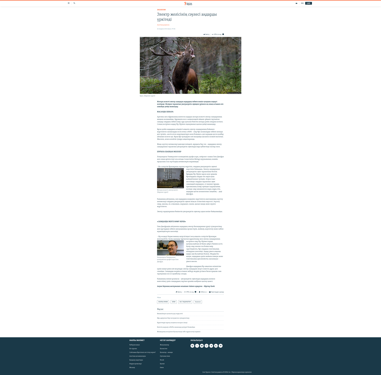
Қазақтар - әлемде (166, 352)
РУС (302, 3)
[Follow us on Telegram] (211, 346)
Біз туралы (133, 348)
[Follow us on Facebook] (192, 346)
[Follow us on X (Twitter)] (197, 346)
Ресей (162, 360)
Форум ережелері (135, 364)
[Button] (206, 34)
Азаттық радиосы (163, 25)
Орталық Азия (165, 356)
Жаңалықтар (164, 345)
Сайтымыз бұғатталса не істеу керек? (142, 352)
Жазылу (132, 367)
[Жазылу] (220, 346)
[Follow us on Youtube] (202, 346)
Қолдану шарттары (136, 360)
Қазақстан (163, 348)
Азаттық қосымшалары (137, 356)
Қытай (162, 364)
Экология (161, 10)
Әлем (162, 367)
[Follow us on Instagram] (206, 346)
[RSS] (216, 346)
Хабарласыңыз (134, 345)
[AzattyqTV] (297, 3)
